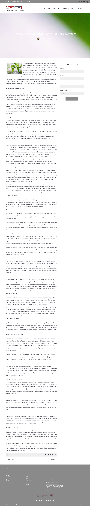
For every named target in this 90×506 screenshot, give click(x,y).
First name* (62, 68)
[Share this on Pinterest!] (52, 455)
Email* (61, 83)
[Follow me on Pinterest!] (46, 500)
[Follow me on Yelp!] (43, 500)
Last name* (62, 75)
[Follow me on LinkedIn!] (39, 500)
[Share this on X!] (48, 455)
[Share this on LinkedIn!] (50, 455)
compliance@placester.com (51, 483)
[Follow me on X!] (41, 500)
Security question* (64, 90)
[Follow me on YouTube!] (53, 500)
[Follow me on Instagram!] (50, 500)
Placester (82, 504)
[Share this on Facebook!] (45, 455)
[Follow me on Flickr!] (48, 500)
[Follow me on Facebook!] (36, 500)
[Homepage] (14, 7)
